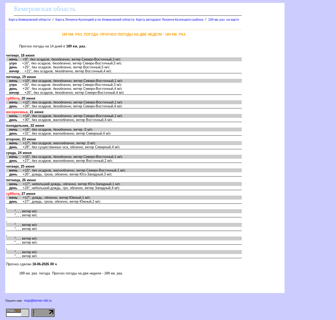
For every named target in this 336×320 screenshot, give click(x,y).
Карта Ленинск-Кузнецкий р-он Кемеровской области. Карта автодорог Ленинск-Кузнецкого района (129, 19)
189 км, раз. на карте (223, 19)
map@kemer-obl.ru (38, 300)
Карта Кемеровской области (30, 19)
